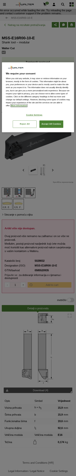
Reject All (25, 124)
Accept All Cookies (51, 124)
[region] (38, 97)
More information (19, 106)
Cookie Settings (34, 115)
